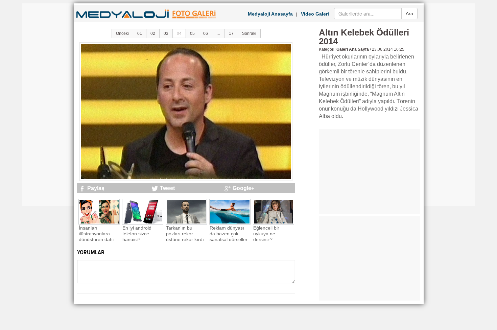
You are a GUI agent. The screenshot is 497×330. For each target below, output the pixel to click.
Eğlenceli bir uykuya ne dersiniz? (266, 233)
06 (205, 33)
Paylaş (95, 188)
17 (231, 33)
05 (192, 33)
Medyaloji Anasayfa (270, 14)
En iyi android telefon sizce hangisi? (136, 233)
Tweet (167, 188)
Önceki (122, 33)
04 (179, 33)
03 (166, 33)
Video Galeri (315, 14)
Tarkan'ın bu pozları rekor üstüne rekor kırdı (185, 233)
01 (139, 33)
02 (152, 33)
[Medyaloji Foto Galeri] (147, 20)
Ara (409, 13)
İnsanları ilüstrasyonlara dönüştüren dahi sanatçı (96, 236)
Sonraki (249, 33)
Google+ (243, 188)
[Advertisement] (49, 104)
